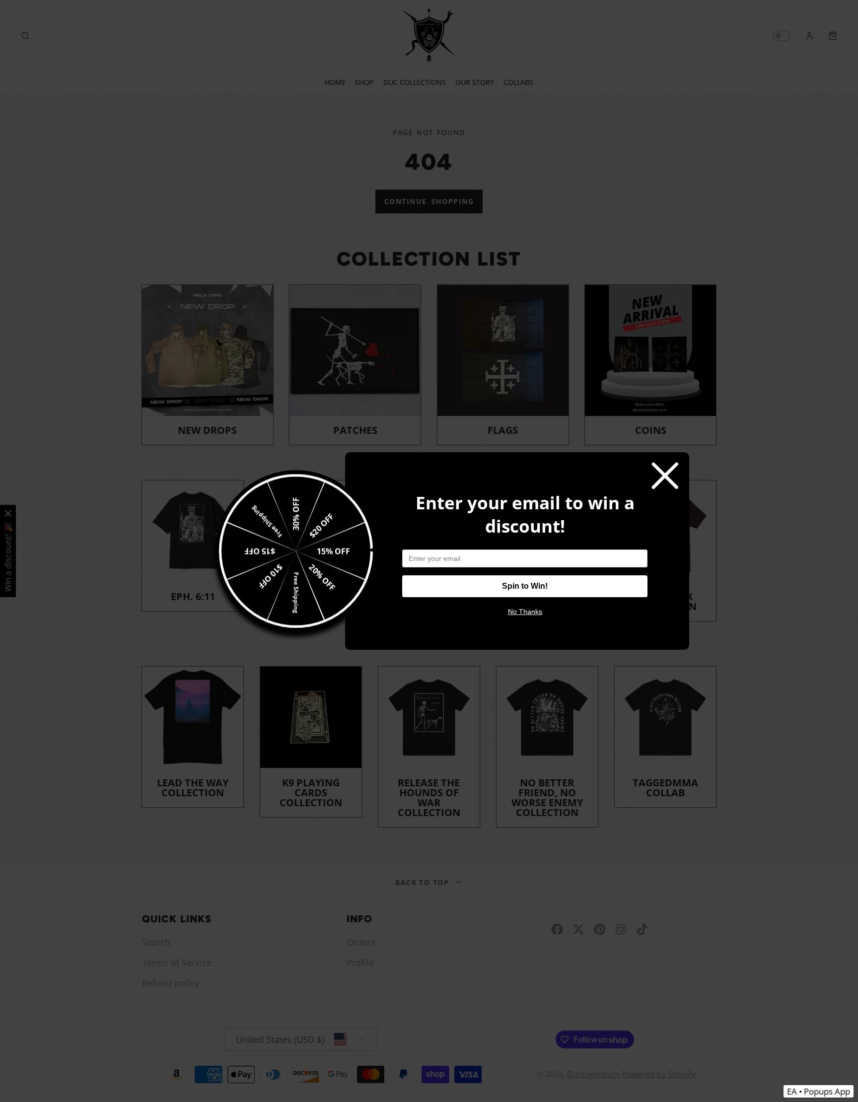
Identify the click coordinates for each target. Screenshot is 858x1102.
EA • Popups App (818, 1091)
